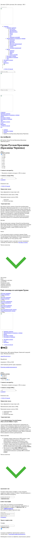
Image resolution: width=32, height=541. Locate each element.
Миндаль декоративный (16, 44)
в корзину (3, 179)
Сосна (11, 34)
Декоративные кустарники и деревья (16, 38)
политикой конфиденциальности (17, 534)
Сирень (11, 46)
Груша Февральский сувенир (8, 311)
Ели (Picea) (12, 29)
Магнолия (12, 42)
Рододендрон (13, 45)
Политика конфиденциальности (9, 367)
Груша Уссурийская (5, 306)
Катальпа (12, 41)
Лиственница (13, 30)
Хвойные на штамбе (15, 37)
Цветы (8, 49)
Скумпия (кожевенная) (15, 48)
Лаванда (12, 52)
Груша (5, 132)
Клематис (12, 50)
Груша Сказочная (5, 298)
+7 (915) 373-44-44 (5, 186)
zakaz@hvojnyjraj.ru (5, 356)
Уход (8, 58)
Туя (10, 35)
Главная (6, 129)
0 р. (1, 127)
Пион (11, 53)
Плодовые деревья (11, 56)
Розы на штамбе (14, 54)
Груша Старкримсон (6, 302)
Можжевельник (13, 31)
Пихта (11, 33)
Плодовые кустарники (12, 57)
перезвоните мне (5, 498)
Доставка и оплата (23, 242)
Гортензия (12, 39)
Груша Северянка (5, 294)
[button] (16, 93)
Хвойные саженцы (11, 27)
